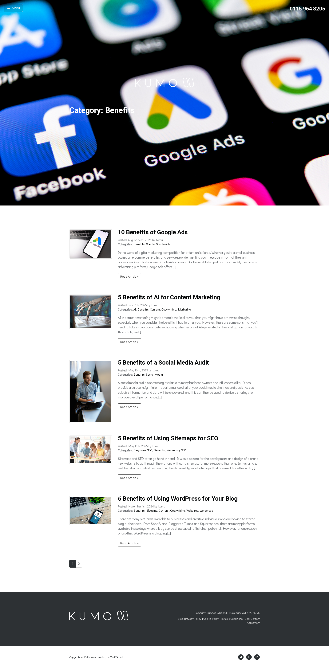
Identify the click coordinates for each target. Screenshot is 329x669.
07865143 (222, 613)
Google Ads (163, 244)
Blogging (152, 510)
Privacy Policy (193, 618)
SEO (183, 450)
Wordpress (206, 510)
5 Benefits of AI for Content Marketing (169, 297)
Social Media (154, 374)
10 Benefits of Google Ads (153, 232)
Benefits (139, 244)
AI (134, 309)
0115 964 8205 (307, 9)
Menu (15, 8)
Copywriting (168, 309)
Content (155, 309)
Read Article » (129, 276)
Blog (180, 618)
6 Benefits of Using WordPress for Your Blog (177, 498)
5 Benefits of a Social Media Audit (163, 362)
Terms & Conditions (232, 618)
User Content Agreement (252, 620)
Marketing (184, 309)
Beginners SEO (143, 450)
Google (150, 244)
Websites (192, 510)
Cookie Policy (211, 618)
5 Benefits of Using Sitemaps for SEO (168, 438)
